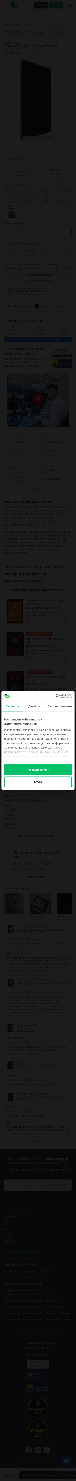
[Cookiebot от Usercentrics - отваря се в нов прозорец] (55, 696)
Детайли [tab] (34, 706)
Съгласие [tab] (12, 706)
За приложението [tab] (60, 706)
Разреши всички (38, 769)
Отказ (38, 781)
